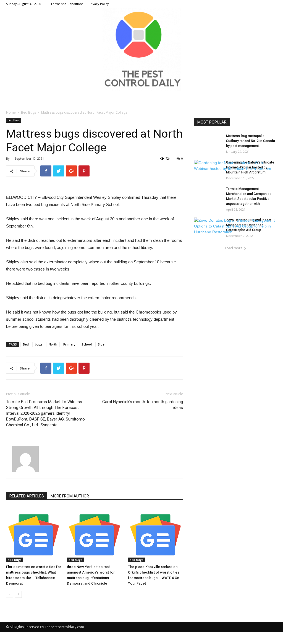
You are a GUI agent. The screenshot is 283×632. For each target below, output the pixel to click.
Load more (233, 248)
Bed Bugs (28, 112)
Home (11, 112)
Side (101, 344)
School (87, 344)
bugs (39, 344)
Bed (26, 344)
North (53, 344)
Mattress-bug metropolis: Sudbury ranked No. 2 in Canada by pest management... (250, 141)
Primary (69, 344)
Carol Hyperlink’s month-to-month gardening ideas (142, 404)
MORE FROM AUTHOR (70, 496)
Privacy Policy (98, 4)
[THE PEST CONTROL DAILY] (141, 49)
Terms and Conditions (67, 4)
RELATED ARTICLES (26, 496)
